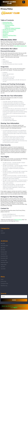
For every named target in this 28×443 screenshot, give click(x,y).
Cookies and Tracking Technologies (12, 28)
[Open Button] (23, 2)
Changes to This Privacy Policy (9, 35)
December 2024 (4, 256)
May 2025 (3, 247)
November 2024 (4, 258)
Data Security (6, 32)
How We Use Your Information (9, 29)
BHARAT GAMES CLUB (9, 3)
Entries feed (3, 281)
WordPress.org (4, 285)
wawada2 (3, 233)
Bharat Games (18, 219)
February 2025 (4, 252)
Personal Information (9, 25)
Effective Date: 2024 (7, 22)
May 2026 (3, 243)
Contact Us (5, 37)
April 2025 (3, 249)
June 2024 (3, 268)
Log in (2, 279)
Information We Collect (8, 23)
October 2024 (4, 260)
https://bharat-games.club (20, 45)
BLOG (2, 231)
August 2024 (3, 264)
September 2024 (4, 262)
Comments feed (4, 283)
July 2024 (3, 266)
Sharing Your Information (8, 31)
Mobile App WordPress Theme (10, 306)
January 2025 (4, 254)
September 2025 (4, 245)
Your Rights (5, 34)
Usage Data (7, 26)
